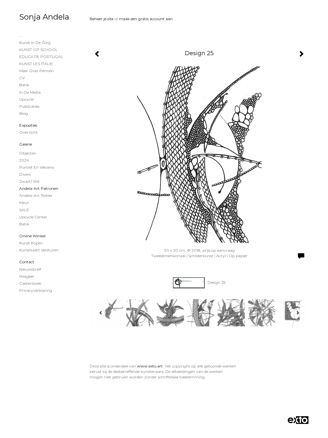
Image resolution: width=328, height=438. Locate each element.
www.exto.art (150, 366)
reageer (26, 276)
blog (23, 113)
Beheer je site (101, 18)
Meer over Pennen (36, 70)
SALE (24, 209)
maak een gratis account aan (146, 18)
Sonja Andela (44, 16)
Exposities (28, 125)
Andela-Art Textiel (35, 195)
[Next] (297, 312)
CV (22, 77)
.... (21, 35)
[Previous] (101, 312)
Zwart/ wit (29, 181)
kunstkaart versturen (39, 250)
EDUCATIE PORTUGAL (41, 56)
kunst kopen (31, 242)
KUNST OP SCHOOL (38, 49)
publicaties (29, 106)
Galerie (25, 144)
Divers (25, 174)
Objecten (27, 153)
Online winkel (32, 235)
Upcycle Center (33, 217)
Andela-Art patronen (38, 188)
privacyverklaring (35, 290)
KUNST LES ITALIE (36, 63)
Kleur (24, 202)
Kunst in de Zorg (35, 42)
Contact (26, 261)
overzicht (28, 132)
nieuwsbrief (30, 269)
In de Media (30, 92)
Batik (24, 84)
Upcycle (26, 99)
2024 (24, 160)
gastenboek (30, 283)
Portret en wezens (36, 167)
